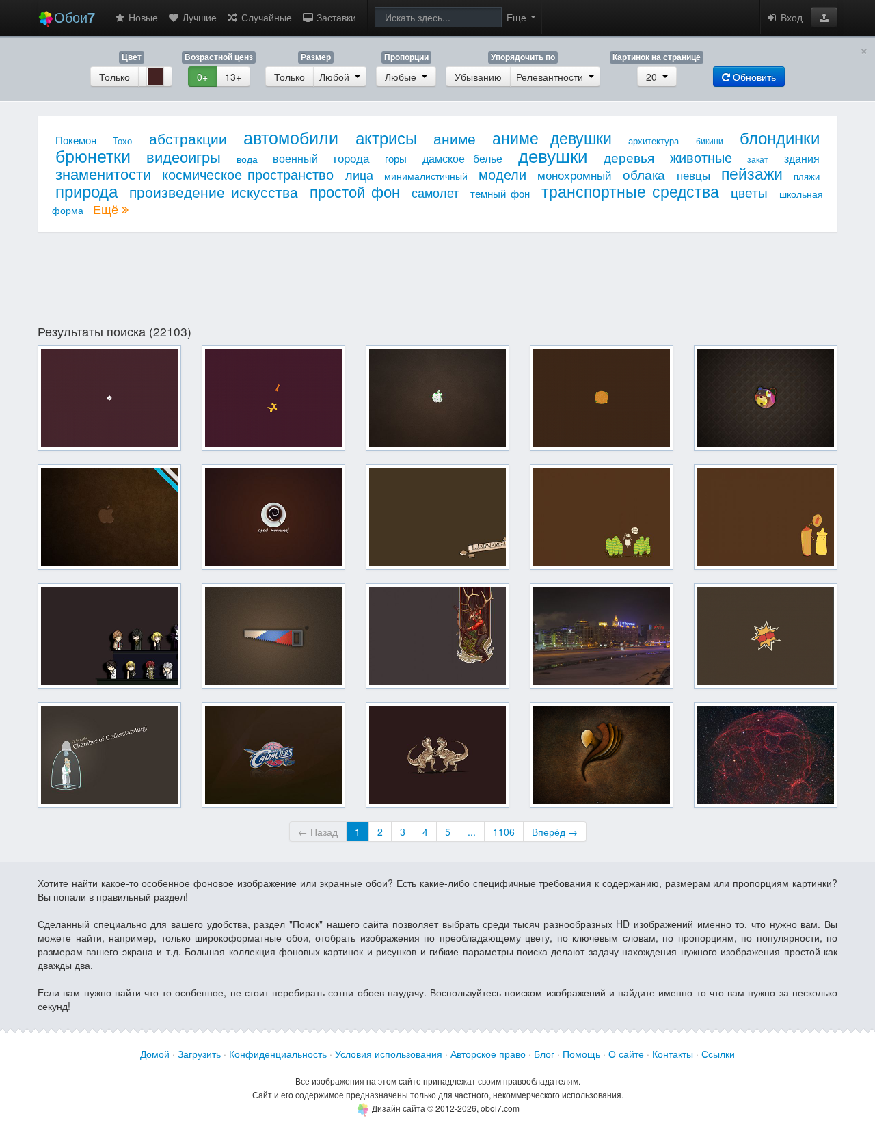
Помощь (581, 1054)
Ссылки (718, 1054)
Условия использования (388, 1054)
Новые (142, 17)
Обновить (753, 76)
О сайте (626, 1054)
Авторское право (488, 1054)
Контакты (672, 1054)
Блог (544, 1054)
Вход (790, 17)
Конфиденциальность (278, 1054)
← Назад (318, 831)
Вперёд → (555, 831)
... (472, 831)
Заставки (335, 17)
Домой (155, 1054)
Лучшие (198, 17)
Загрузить (199, 1054)
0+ (202, 76)
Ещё (107, 208)
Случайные (265, 17)
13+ (233, 76)
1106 (504, 831)
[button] (824, 17)
